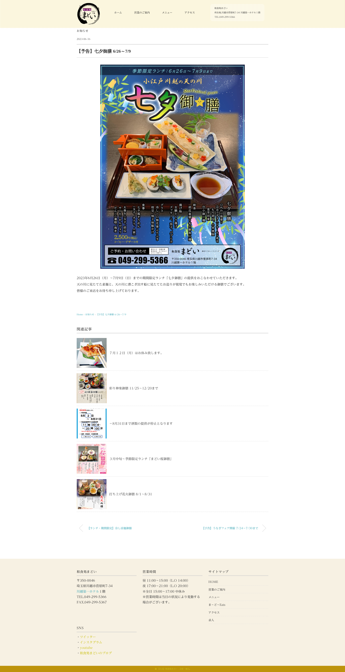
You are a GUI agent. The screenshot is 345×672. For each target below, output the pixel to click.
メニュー (167, 12)
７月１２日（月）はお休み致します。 (136, 353)
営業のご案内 (142, 12)
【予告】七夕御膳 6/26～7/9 (111, 314)
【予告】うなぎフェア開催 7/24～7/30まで (230, 528)
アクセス (189, 12)
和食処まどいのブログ (96, 653)
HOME (213, 581)
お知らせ (82, 31)
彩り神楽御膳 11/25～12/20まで (133, 388)
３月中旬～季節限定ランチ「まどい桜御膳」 (141, 458)
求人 (211, 620)
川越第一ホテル (88, 591)
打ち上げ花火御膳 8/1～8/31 (130, 494)
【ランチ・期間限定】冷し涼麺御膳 (109, 528)
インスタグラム (91, 642)
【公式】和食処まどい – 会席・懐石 (173, 669)
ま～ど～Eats (216, 604)
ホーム (118, 12)
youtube (86, 647)
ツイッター (88, 636)
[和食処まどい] (89, 5)
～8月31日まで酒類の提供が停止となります (141, 423)
